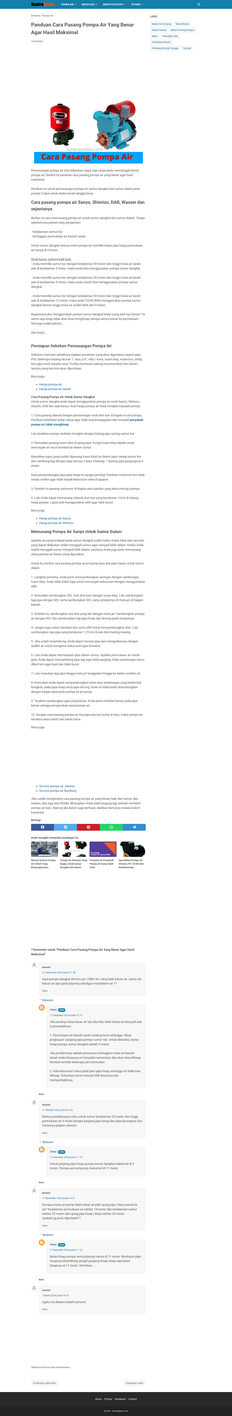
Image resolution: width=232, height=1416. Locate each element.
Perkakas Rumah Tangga (165, 48)
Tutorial (187, 48)
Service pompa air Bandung (57, 790)
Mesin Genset (159, 30)
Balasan (47, 1000)
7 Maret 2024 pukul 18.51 (55, 1295)
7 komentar (37, 41)
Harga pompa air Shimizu (56, 523)
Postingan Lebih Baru (44, 1383)
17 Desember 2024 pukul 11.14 (66, 1157)
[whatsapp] (111, 827)
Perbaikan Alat (170, 36)
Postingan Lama (134, 1383)
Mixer (155, 36)
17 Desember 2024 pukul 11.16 (66, 1250)
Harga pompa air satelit (55, 389)
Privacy (108, 1399)
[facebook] (42, 827)
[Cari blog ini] (199, 4)
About (98, 1399)
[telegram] (134, 827)
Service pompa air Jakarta (57, 786)
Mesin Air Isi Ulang (161, 24)
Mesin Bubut (182, 24)
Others (135, 4)
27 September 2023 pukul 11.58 (59, 972)
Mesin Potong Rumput (182, 30)
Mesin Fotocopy (113, 4)
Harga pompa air (50, 384)
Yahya (53, 1009)
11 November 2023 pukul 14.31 (58, 1198)
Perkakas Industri (161, 42)
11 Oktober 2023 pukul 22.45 (57, 1110)
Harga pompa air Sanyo (55, 518)
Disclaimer (120, 1399)
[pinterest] (88, 827)
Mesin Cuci (88, 4)
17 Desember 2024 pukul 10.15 (66, 1015)
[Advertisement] (88, 71)
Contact (132, 1399)
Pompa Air (67, 4)
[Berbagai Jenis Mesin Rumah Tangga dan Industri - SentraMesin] (43, 4)
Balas (45, 990)
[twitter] (65, 827)
